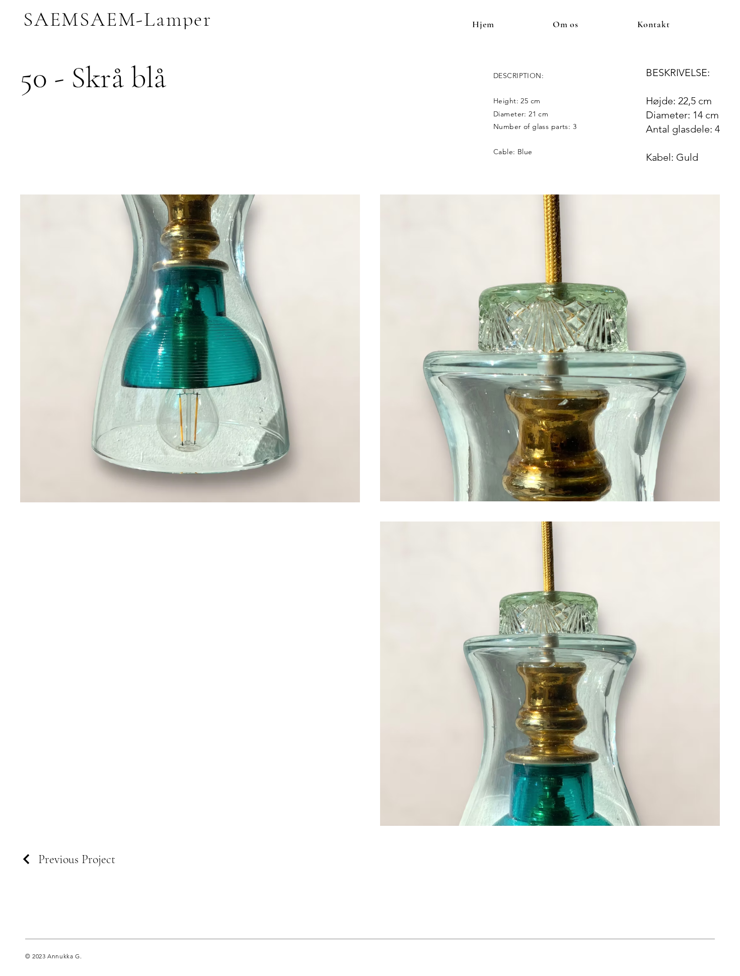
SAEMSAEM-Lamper (117, 19)
